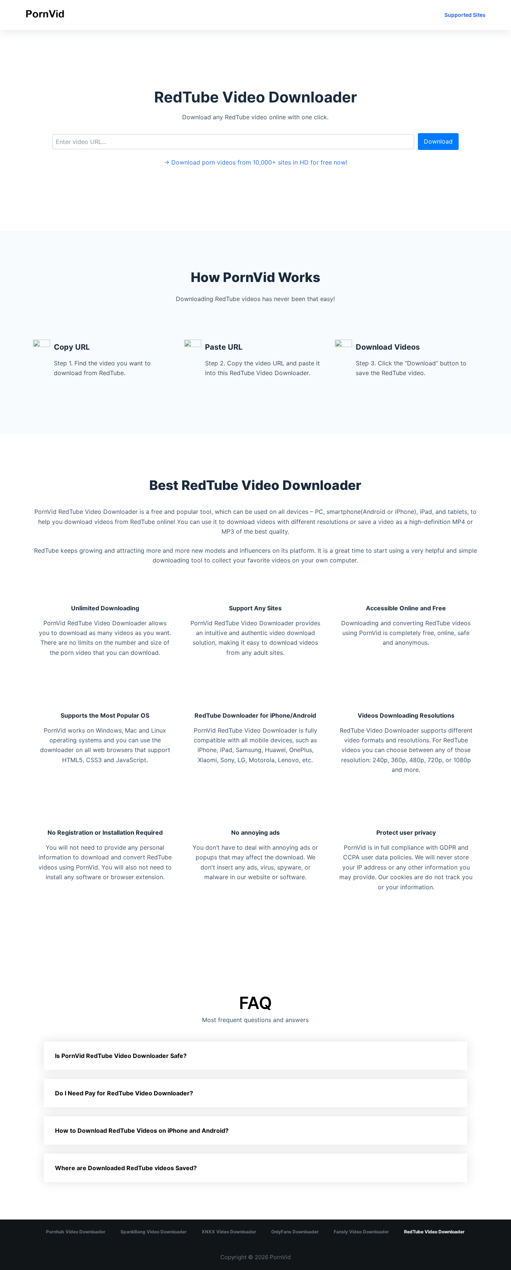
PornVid (280, 1257)
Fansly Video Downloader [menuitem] (361, 1231)
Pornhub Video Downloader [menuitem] (75, 1231)
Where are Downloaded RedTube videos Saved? (126, 1168)
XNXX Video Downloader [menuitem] (229, 1231)
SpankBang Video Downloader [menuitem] (153, 1231)
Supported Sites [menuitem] (465, 15)
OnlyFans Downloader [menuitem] (295, 1231)
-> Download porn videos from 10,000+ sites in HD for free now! (255, 162)
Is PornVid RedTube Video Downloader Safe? (121, 1055)
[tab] (255, 1056)
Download (438, 141)
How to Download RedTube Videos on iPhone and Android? (142, 1130)
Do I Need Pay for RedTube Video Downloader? (124, 1093)
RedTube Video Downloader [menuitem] (434, 1231)
